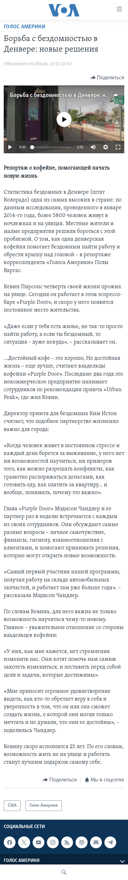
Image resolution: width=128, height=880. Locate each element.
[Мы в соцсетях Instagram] (53, 842)
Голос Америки (24, 27)
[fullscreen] (118, 147)
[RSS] (67, 842)
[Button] (108, 78)
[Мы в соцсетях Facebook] (10, 842)
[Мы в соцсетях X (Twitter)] (24, 842)
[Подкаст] (81, 842)
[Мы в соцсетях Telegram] (110, 842)
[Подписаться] (96, 842)
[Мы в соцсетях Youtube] (38, 842)
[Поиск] (64, 872)
